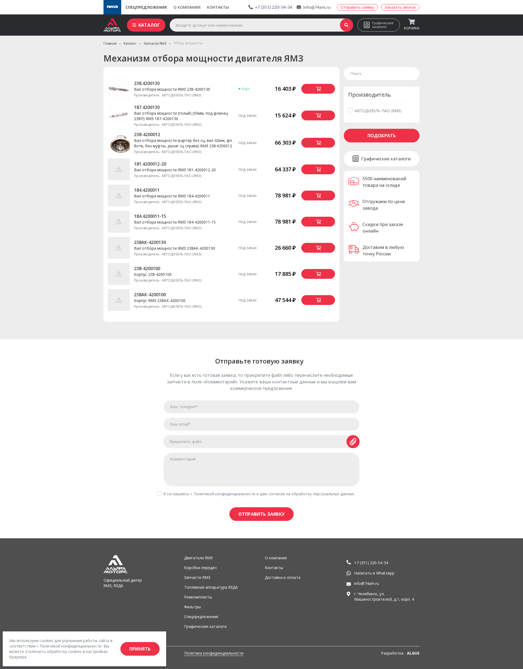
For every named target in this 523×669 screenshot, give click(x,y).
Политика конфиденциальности (214, 653)
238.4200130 (147, 83)
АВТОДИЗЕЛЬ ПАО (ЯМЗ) (378, 110)
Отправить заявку (261, 514)
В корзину (318, 89)
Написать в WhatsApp (374, 573)
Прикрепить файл (185, 441)
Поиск (346, 25)
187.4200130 (147, 107)
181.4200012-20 (150, 164)
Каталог (149, 25)
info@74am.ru (316, 7)
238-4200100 (147, 268)
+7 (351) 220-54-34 (273, 7)
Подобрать (381, 136)
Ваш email (180, 424)
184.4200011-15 (150, 216)
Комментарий (183, 459)
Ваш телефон (183, 406)
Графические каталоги (383, 25)
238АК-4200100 (150, 295)
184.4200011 (147, 190)
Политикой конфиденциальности (225, 493)
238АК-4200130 (150, 242)
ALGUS (413, 653)
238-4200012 (147, 135)
